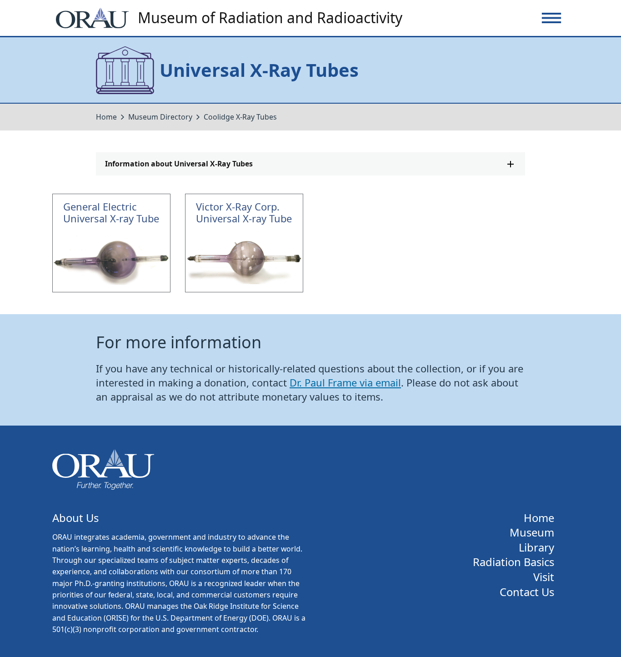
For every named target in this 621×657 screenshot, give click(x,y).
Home (106, 117)
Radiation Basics (513, 562)
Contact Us (527, 592)
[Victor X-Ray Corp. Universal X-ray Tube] (244, 243)
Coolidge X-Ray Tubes (240, 117)
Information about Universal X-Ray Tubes (179, 164)
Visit (543, 577)
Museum (532, 532)
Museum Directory (160, 117)
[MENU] (551, 18)
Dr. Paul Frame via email (345, 382)
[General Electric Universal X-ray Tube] (111, 243)
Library (536, 547)
